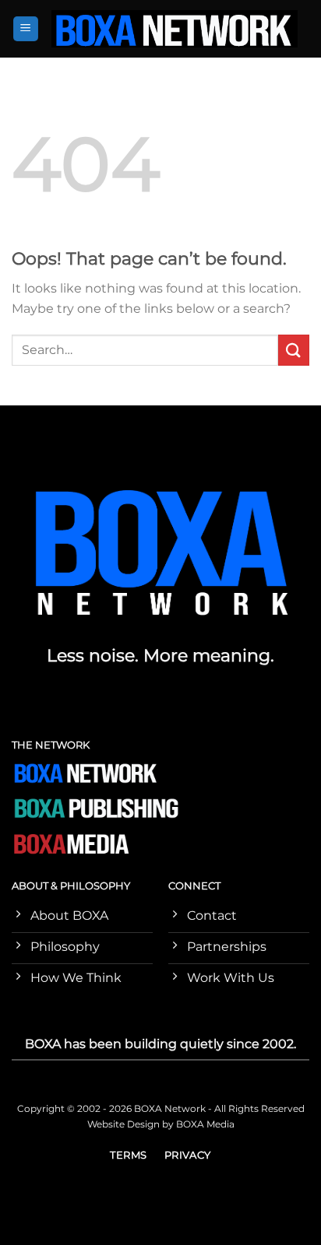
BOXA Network (170, 1108)
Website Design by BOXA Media (161, 1124)
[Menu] (26, 29)
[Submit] (293, 350)
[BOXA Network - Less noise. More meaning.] (174, 28)
